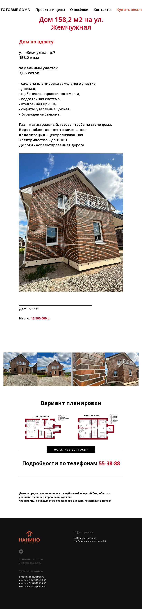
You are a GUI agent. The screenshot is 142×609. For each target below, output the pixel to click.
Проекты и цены (50, 9)
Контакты (102, 9)
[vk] (21, 551)
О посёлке (79, 9)
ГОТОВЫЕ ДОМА (15, 9)
